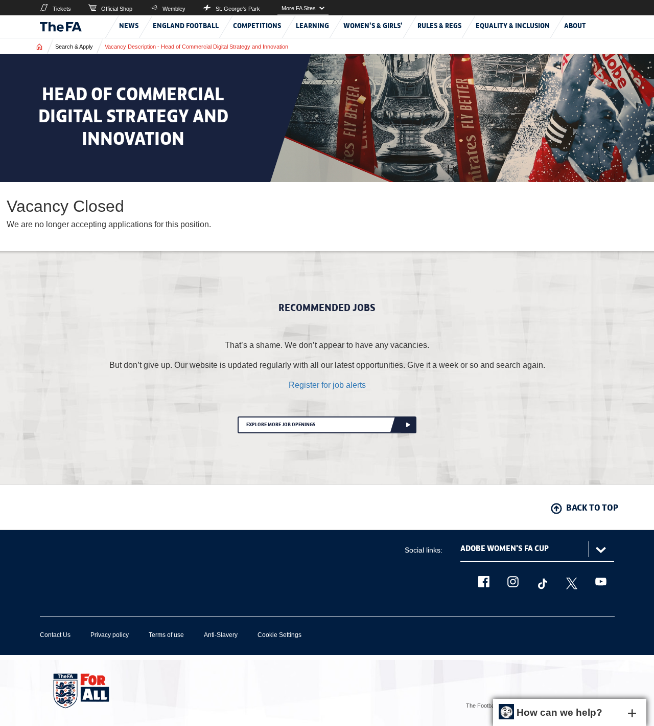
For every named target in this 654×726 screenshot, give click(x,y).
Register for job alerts (327, 385)
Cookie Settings (279, 635)
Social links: (423, 550)
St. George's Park (238, 9)
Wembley (173, 9)
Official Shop (116, 9)
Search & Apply (74, 46)
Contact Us (55, 635)
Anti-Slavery (221, 635)
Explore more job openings (280, 425)
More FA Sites (299, 8)
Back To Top (592, 508)
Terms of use (166, 635)
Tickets (62, 9)
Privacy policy (109, 635)
